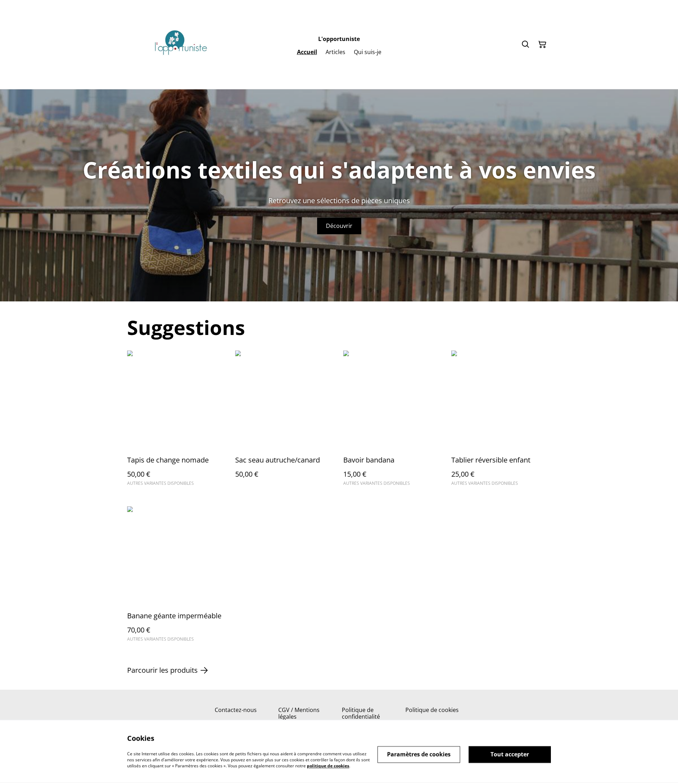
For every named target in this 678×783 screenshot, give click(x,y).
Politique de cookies (432, 710)
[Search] (525, 44)
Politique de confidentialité (361, 713)
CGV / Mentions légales (299, 713)
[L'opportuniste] (180, 44)
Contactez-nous (236, 710)
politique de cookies (328, 766)
